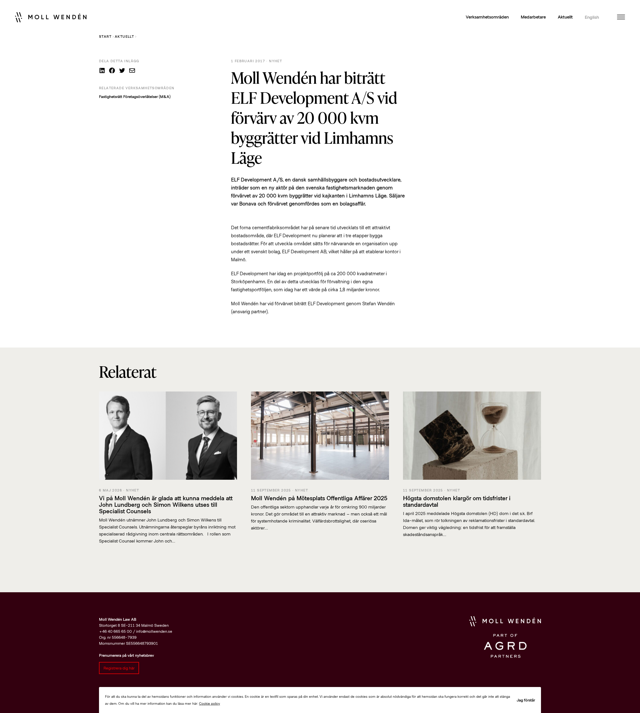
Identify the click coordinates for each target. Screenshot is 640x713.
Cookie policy (209, 703)
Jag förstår (526, 700)
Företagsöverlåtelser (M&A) (146, 96)
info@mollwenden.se (154, 631)
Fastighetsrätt (110, 96)
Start (105, 36)
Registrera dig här (119, 668)
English (592, 17)
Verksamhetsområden (487, 17)
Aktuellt (565, 17)
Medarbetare (533, 17)
